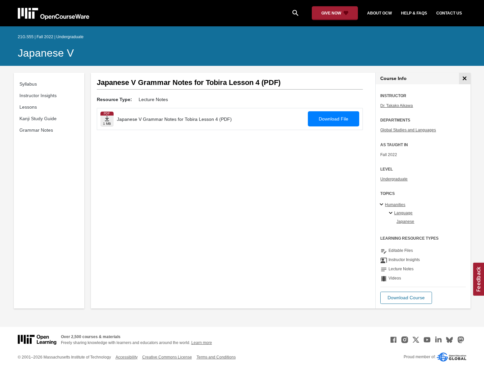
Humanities (395, 204)
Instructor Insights (38, 95)
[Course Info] (465, 78)
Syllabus (28, 84)
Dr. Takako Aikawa (396, 105)
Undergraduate (394, 179)
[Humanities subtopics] (382, 204)
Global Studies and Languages (408, 130)
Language (403, 213)
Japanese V (46, 53)
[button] (406, 298)
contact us (449, 13)
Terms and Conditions (216, 357)
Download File (333, 118)
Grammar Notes (36, 130)
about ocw (379, 13)
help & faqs (414, 13)
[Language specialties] (391, 213)
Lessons (28, 107)
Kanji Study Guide (38, 118)
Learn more (201, 342)
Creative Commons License (167, 357)
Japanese (405, 221)
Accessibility (127, 357)
